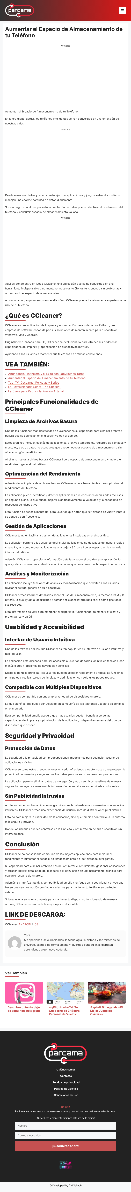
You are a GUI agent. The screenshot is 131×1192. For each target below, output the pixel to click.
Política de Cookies (66, 1088)
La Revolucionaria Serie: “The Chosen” (34, 387)
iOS (36, 924)
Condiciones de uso (66, 1095)
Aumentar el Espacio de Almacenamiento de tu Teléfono (46, 378)
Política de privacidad (66, 1082)
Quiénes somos (65, 1069)
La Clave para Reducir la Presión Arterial (36, 391)
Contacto (66, 1075)
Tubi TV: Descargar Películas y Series (33, 382)
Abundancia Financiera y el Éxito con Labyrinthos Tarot (46, 374)
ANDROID (25, 924)
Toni (27, 935)
